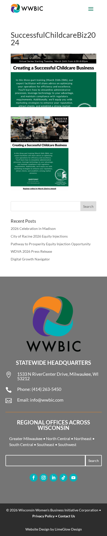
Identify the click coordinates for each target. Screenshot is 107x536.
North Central (58, 438)
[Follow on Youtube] (73, 478)
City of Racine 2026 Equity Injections (39, 236)
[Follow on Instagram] (44, 478)
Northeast (83, 438)
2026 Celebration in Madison (33, 228)
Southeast (45, 444)
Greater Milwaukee (25, 438)
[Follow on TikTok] (63, 478)
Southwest (67, 444)
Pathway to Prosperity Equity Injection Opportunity (51, 244)
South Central (21, 444)
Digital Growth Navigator (30, 259)
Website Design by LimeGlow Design (53, 529)
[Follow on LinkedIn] (53, 478)
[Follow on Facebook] (34, 478)
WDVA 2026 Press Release (31, 251)
